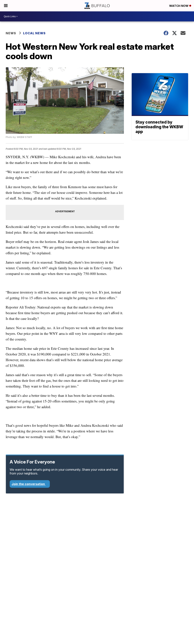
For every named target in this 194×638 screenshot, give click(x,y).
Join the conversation (29, 484)
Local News (34, 33)
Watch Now (179, 6)
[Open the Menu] (6, 5)
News (11, 33)
